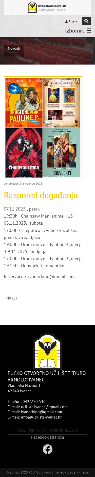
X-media (83, 472)
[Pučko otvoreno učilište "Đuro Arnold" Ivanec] (48, 7)
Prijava (73, 21)
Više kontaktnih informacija (47, 430)
